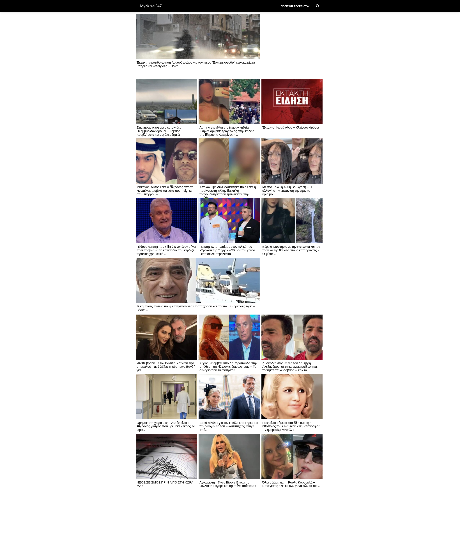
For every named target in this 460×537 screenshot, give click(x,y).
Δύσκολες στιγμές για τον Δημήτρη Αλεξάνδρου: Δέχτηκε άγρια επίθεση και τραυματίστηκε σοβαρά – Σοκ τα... (290, 366)
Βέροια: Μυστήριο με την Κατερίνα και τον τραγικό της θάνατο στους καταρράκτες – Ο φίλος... (291, 250)
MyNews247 (151, 6)
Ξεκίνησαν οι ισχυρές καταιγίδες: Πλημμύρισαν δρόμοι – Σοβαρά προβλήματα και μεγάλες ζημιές (159, 131)
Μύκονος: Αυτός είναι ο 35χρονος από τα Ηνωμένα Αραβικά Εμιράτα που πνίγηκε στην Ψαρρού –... (165, 190)
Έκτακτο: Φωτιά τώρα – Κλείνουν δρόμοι (290, 127)
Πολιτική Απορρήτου (295, 6)
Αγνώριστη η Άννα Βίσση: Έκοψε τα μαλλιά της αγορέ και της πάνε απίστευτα (227, 484)
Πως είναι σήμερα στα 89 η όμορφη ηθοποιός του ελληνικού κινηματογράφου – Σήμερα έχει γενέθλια (291, 426)
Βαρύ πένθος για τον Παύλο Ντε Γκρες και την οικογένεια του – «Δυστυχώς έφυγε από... (228, 426)
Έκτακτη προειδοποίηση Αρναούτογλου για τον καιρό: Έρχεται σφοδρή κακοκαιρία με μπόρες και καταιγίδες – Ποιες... (196, 64)
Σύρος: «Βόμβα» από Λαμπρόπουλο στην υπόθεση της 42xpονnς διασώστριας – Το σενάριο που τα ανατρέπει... (228, 366)
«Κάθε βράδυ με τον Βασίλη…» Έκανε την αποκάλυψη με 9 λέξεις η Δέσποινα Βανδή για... (166, 366)
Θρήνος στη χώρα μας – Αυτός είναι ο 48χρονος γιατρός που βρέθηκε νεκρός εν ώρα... (166, 426)
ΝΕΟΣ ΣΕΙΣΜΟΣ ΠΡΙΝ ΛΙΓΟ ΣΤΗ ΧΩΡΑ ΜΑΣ (165, 484)
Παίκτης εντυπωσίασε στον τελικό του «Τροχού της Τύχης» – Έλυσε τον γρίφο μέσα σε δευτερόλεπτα (227, 250)
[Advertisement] (292, 46)
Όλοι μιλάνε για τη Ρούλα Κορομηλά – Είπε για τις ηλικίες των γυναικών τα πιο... (291, 484)
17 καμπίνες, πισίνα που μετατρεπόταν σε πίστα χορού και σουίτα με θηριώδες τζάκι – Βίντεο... (196, 308)
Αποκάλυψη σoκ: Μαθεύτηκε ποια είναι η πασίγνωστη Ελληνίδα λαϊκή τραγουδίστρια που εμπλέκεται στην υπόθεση (227, 192)
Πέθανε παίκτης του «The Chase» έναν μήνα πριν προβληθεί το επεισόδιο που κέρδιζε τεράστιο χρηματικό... (166, 250)
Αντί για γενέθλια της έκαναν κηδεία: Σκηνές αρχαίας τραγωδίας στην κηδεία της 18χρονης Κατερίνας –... (226, 131)
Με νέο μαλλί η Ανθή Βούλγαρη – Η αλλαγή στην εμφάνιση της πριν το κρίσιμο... (287, 190)
